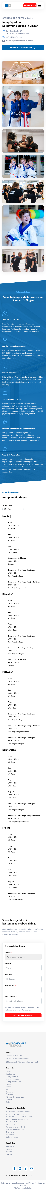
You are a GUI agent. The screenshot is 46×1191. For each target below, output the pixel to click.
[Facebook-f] (14, 1168)
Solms (8, 1089)
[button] (39, 5)
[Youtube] (31, 1168)
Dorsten (9, 1071)
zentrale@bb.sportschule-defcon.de (25, 1062)
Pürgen (8, 1084)
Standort (8, 952)
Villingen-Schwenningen (15, 1097)
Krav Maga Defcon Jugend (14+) (18, 1119)
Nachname (8, 974)
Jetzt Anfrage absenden (23, 1015)
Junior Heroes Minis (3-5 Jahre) (18, 1112)
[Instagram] (20, 1168)
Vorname (8, 963)
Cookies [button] (9, 1154)
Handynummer (10, 985)
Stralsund (9, 1092)
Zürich (8, 1102)
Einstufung (10, 1132)
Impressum (10, 1147)
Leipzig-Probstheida (13, 1082)
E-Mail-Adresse (10, 996)
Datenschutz (26, 1010)
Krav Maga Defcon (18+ (15, 1129)
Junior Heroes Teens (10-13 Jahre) (19, 1117)
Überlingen (10, 1094)
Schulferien (10, 1134)
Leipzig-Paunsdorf (12, 1079)
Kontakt (9, 1152)
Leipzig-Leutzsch (12, 1076)
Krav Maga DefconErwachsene (18, 1122)
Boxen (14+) (10, 1124)
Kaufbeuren (10, 1074)
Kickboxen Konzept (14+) (15, 1127)
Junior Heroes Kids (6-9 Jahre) (18, 1114)
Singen (8, 1087)
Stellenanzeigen (12, 1137)
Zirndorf (9, 1099)
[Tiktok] (26, 1168)
